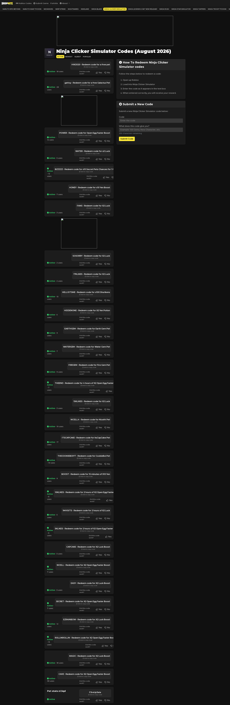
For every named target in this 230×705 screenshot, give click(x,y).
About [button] (65, 3)
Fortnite (54, 3)
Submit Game (42, 3)
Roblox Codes (25, 3)
